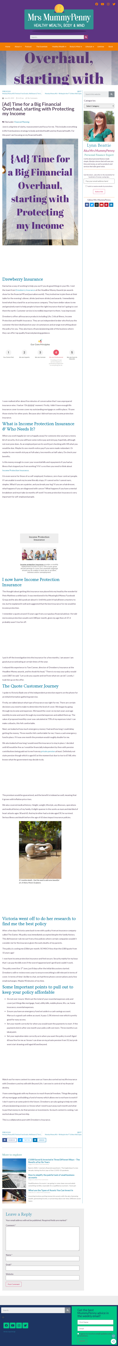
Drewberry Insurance (25, 290)
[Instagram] (97, 205)
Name (9, 1255)
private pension (48, 751)
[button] (9, 1140)
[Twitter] (92, 205)
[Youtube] (101, 205)
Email (9, 1264)
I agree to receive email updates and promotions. (94, 1335)
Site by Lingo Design (9, 1331)
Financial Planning (21, 122)
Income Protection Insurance (15, 470)
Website (9, 1274)
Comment (11, 1225)
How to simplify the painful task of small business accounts (51, 1176)
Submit (82, 1341)
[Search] (86, 37)
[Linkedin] (111, 205)
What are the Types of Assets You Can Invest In (50, 1190)
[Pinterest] (106, 205)
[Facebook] (87, 205)
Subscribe (99, 191)
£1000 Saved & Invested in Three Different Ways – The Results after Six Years (54, 1160)
